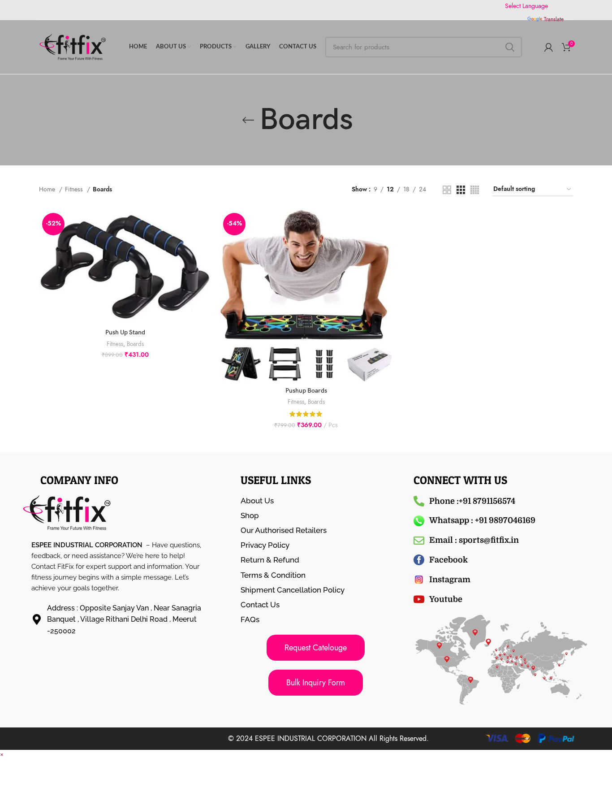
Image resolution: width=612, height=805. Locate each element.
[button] (2, 754)
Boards (135, 344)
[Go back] (248, 120)
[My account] (548, 47)
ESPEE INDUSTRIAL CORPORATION (310, 739)
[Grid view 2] (447, 190)
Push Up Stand (125, 332)
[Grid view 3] (461, 190)
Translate (554, 19)
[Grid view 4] (474, 190)
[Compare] (204, 224)
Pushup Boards (306, 390)
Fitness (75, 189)
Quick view (204, 244)
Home (48, 189)
